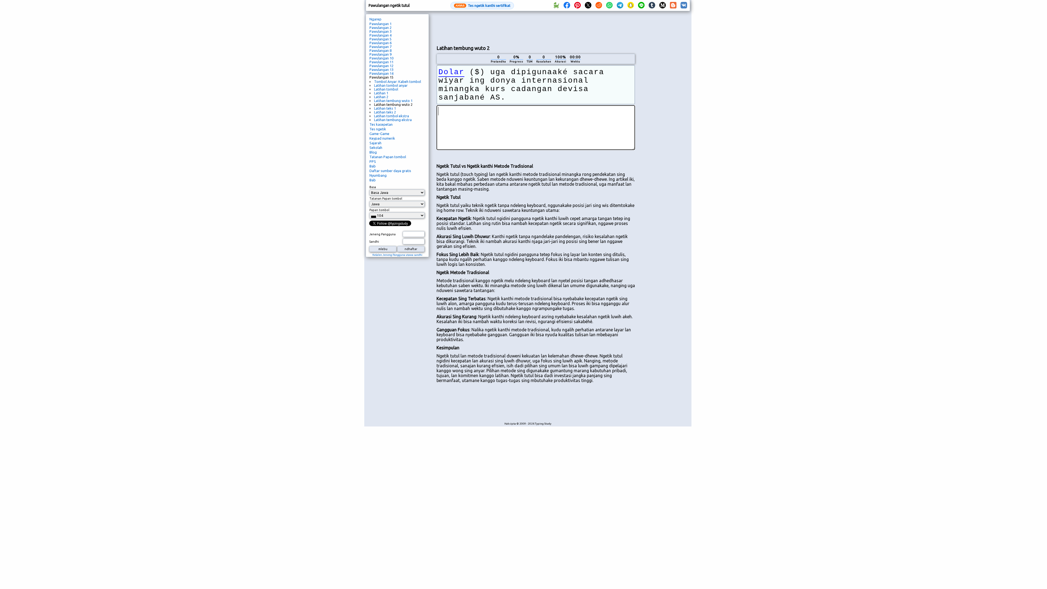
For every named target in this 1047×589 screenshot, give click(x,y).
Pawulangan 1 (380, 24)
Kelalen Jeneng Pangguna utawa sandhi (397, 254)
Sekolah (375, 147)
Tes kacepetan (381, 124)
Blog (373, 152)
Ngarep (375, 19)
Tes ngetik (377, 129)
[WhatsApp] (609, 5)
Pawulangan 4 (380, 35)
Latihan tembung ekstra (393, 120)
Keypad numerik (382, 138)
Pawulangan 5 (380, 39)
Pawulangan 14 (381, 73)
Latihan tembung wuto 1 (393, 101)
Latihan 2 (381, 97)
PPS (372, 161)
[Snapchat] (630, 5)
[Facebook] (567, 5)
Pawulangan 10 (381, 58)
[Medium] (662, 5)
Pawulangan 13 (381, 69)
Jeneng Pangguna (382, 234)
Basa (372, 187)
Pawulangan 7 (380, 47)
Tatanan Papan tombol (387, 157)
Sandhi (374, 241)
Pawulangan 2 (380, 27)
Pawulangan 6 (380, 43)
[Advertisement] (536, 27)
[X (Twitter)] (588, 5)
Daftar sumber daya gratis (390, 171)
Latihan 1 (381, 93)
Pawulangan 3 (380, 31)
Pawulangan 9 (380, 54)
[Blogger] (673, 5)
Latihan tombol (386, 89)
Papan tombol (379, 210)
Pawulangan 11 (381, 62)
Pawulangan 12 (381, 66)
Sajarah (375, 143)
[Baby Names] (556, 5)
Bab (372, 166)
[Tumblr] (652, 5)
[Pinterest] (577, 5)
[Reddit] (598, 5)
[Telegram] (620, 5)
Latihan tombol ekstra (391, 116)
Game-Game (379, 134)
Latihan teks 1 (385, 108)
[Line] (641, 5)
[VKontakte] (684, 5)
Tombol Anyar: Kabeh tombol (397, 81)
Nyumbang (378, 175)
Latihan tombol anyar (391, 85)
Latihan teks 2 (385, 112)
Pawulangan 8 (380, 50)
